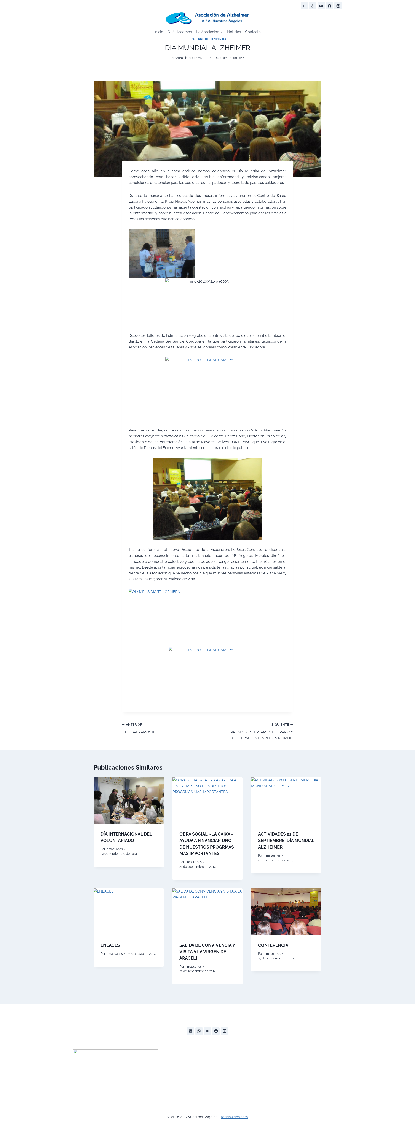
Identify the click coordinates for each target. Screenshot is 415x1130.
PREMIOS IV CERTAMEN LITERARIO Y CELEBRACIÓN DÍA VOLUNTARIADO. (262, 731)
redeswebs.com (234, 1117)
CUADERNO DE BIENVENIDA (207, 39)
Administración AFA (189, 58)
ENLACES (110, 945)
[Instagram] (338, 5)
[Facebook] (329, 5)
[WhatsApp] (312, 5)
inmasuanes (114, 849)
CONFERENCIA (273, 945)
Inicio (158, 32)
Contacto (253, 32)
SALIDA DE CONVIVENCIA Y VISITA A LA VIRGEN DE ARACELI (207, 952)
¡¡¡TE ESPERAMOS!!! (138, 728)
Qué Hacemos (180, 32)
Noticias (234, 32)
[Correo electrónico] (321, 5)
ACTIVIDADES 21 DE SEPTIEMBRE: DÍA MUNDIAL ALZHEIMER (286, 840)
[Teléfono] (304, 5)
